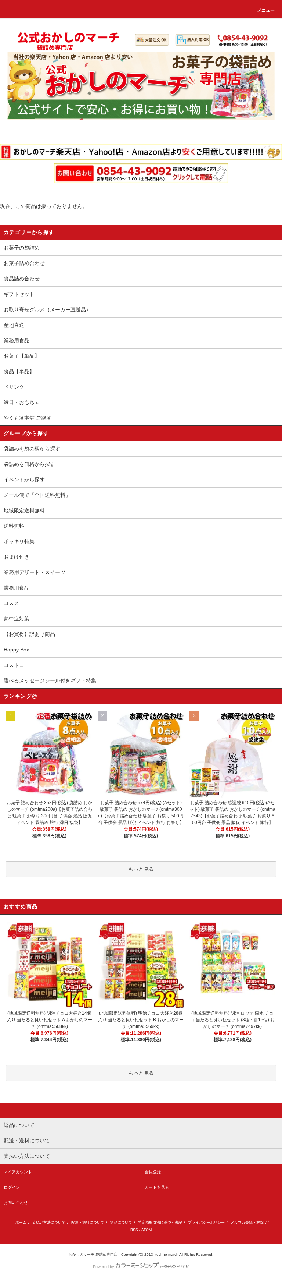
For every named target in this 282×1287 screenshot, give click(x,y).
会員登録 (153, 1172)
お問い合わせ (16, 1202)
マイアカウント (18, 1172)
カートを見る (157, 1187)
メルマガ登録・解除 (247, 1222)
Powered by (103, 1267)
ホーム (20, 1222)
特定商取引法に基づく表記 (160, 1222)
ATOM (146, 1230)
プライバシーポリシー (206, 1222)
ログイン (12, 1187)
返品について (121, 1222)
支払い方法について (48, 1222)
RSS (134, 1230)
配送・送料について (87, 1222)
